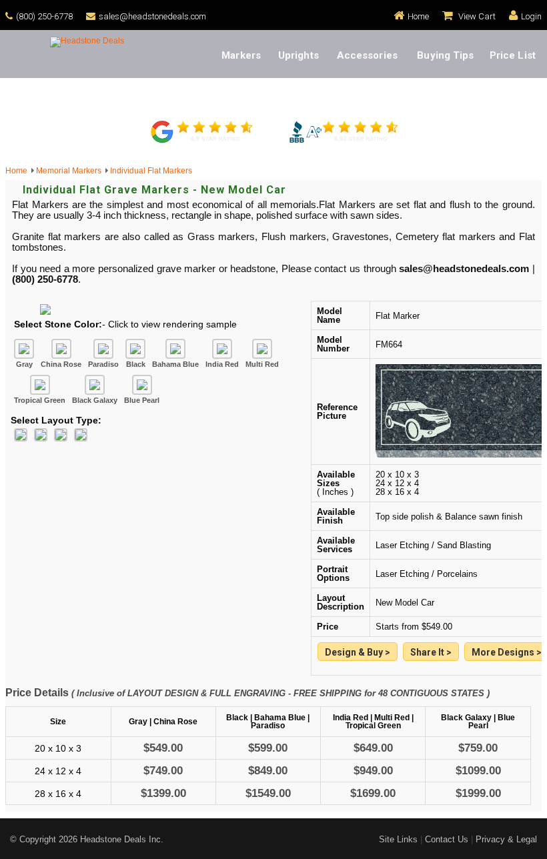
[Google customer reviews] (203, 141)
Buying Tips (445, 55)
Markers (241, 55)
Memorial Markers (70, 170)
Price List (513, 55)
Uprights (298, 55)
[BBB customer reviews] (343, 141)
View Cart (476, 16)
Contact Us (446, 839)
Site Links (398, 839)
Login (531, 16)
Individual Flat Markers (151, 170)
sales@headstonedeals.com (152, 16)
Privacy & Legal (506, 839)
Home (418, 16)
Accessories (367, 55)
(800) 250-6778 (44, 16)
